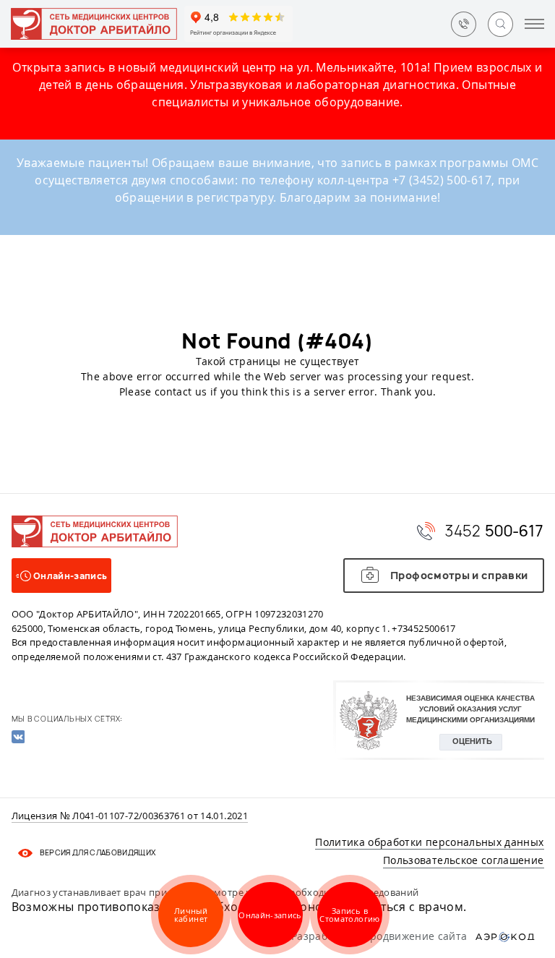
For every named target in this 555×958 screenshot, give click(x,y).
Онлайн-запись (270, 915)
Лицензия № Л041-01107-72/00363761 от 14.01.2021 (130, 816)
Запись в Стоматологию (349, 914)
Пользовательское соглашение (463, 860)
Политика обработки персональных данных (429, 842)
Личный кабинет (190, 914)
